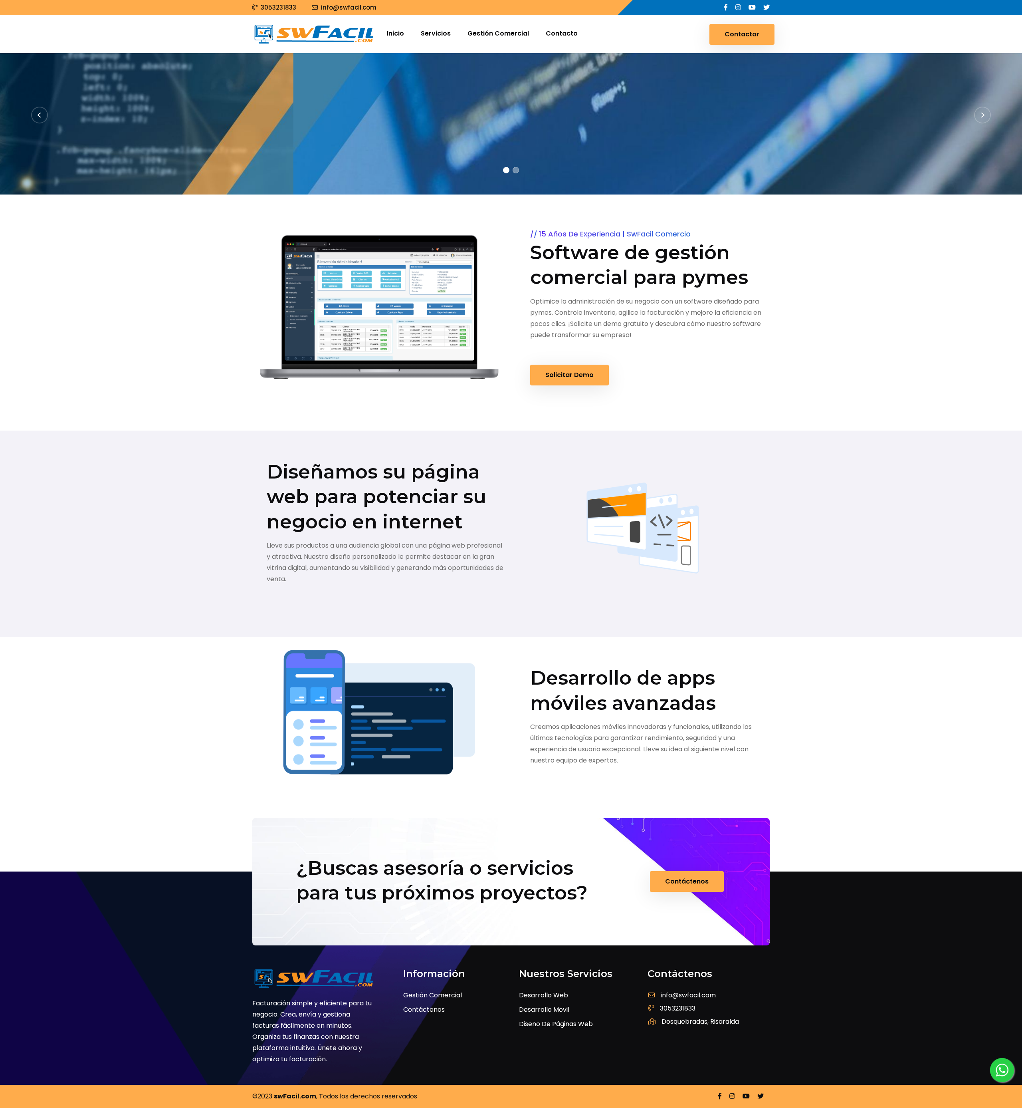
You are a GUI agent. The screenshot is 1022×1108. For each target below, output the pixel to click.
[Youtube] (753, 7)
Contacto (562, 33)
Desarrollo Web (543, 995)
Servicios (436, 33)
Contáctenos (295, 178)
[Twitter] (766, 7)
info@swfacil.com (348, 7)
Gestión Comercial (498, 33)
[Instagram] (739, 7)
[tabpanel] (511, 124)
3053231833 (278, 7)
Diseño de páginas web (556, 1024)
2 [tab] (516, 170)
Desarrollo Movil (544, 1009)
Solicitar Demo (569, 374)
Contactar (742, 34)
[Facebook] (726, 7)
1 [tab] (506, 170)
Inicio (395, 33)
